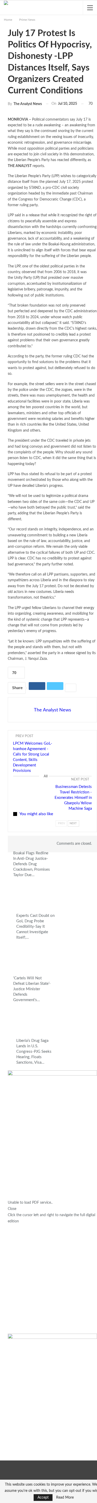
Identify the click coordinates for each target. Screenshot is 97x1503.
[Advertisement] (48, 1279)
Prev (61, 823)
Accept (43, 1497)
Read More (65, 1497)
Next (73, 823)
